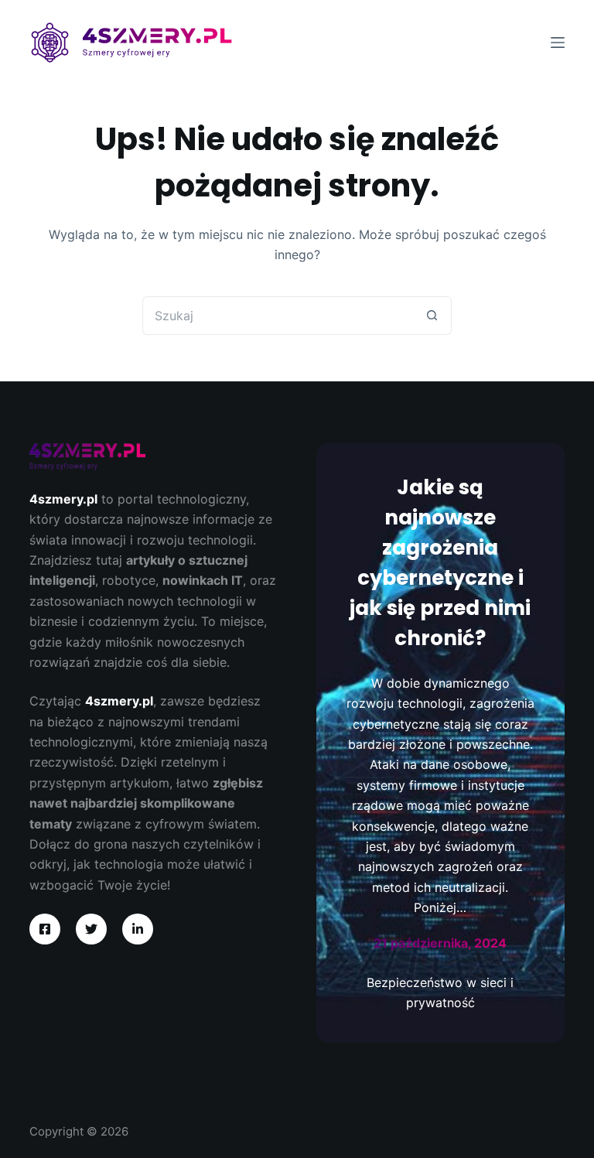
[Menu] (558, 43)
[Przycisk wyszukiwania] (432, 315)
